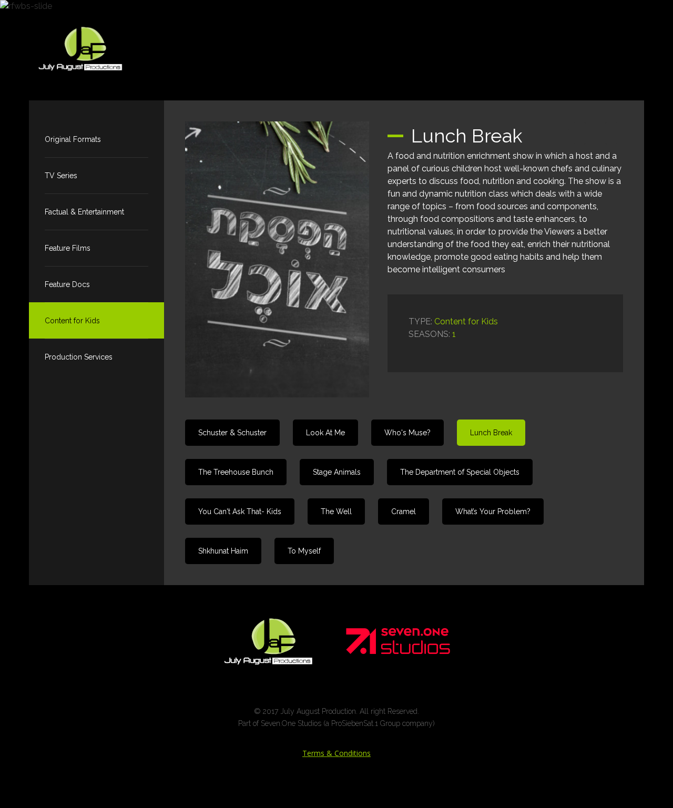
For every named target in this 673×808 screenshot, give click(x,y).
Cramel (403, 511)
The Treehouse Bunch (235, 472)
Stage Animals (337, 472)
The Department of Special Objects (459, 472)
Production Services (79, 357)
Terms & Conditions (336, 753)
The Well (336, 511)
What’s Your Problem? (493, 511)
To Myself (304, 551)
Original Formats (73, 139)
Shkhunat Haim (223, 551)
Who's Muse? (407, 432)
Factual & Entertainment (84, 212)
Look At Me (325, 432)
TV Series (61, 175)
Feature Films (67, 248)
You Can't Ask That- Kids (239, 511)
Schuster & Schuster (232, 432)
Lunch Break (491, 432)
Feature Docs (67, 284)
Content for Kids (72, 320)
